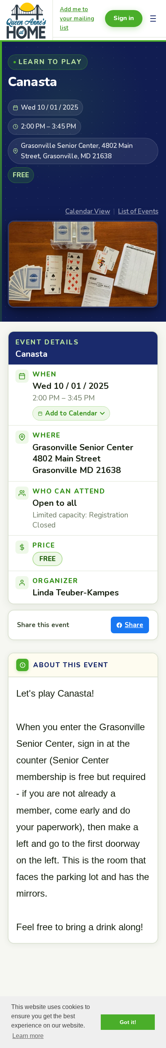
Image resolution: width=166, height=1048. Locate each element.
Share (134, 625)
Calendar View (87, 211)
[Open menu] (153, 18)
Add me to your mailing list (77, 18)
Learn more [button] (28, 1036)
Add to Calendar (71, 413)
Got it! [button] (128, 1022)
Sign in (123, 18)
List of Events (138, 211)
